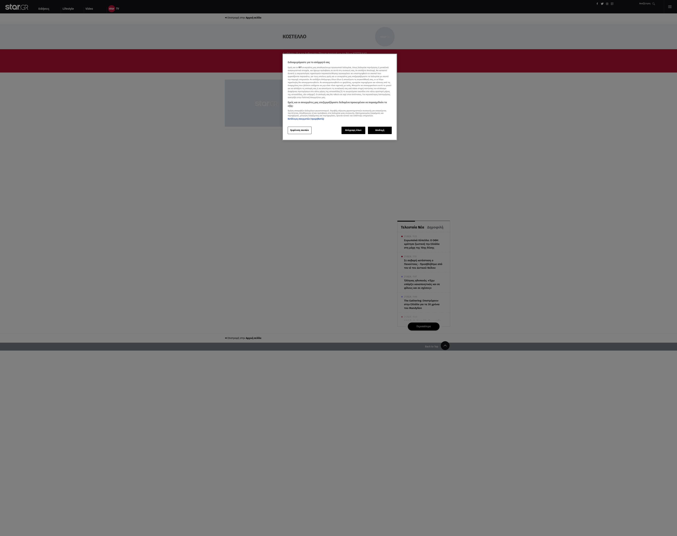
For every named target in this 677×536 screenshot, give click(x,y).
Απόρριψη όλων (353, 130)
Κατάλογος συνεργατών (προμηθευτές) (306, 119)
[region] (339, 97)
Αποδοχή (380, 130)
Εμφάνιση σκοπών (299, 130)
